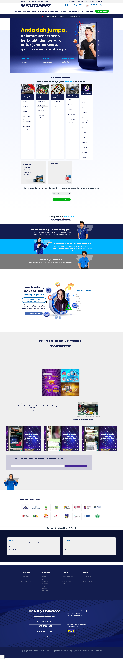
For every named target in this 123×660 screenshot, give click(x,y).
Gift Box (83, 125)
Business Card (56, 109)
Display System (27, 167)
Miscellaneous (85, 152)
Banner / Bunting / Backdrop (42, 102)
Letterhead (70, 117)
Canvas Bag (84, 110)
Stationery (84, 142)
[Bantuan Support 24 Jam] (66, 5)
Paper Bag (70, 122)
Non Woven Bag (85, 115)
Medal (83, 102)
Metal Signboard (27, 121)
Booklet (55, 106)
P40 (58, 169)
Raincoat (84, 150)
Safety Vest (84, 147)
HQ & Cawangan (87, 576)
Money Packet (71, 119)
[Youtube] (99, 1)
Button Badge (27, 172)
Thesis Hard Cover (28, 169)
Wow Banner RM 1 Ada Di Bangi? (82, 419)
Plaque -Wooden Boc (86, 96)
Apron (83, 107)
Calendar (70, 109)
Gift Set (83, 127)
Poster (39, 112)
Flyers (69, 99)
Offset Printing (44, 11)
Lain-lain (80, 11)
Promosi (64, 579)
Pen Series (84, 140)
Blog (87, 11)
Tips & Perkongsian (66, 581)
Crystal (83, 100)
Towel (83, 145)
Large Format (26, 11)
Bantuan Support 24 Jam (76, 5)
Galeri (87, 1)
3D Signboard (26, 104)
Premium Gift (64, 11)
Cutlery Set (84, 122)
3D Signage (25, 106)
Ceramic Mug (85, 120)
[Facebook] (96, 1)
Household (84, 130)
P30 (52, 169)
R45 (52, 178)
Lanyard (83, 137)
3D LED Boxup (26, 101)
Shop (91, 11)
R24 (52, 175)
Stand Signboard (27, 124)
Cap (83, 117)
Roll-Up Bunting (41, 117)
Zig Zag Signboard (27, 129)
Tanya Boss (93, 4)
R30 (58, 175)
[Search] (69, 193)
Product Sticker (56, 101)
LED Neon (25, 111)
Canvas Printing (41, 105)
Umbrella (84, 105)
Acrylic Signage (26, 126)
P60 (58, 172)
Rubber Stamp (54, 11)
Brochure (70, 102)
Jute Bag (84, 132)
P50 (52, 172)
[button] (101, 5)
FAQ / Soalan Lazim (66, 586)
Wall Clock (84, 155)
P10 (52, 166)
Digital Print (35, 11)
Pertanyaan (85, 579)
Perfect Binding (56, 104)
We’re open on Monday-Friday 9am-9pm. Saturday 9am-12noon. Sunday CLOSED (33, 406)
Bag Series (84, 112)
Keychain (84, 135)
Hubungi (92, 1)
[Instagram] (101, 1)
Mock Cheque (41, 110)
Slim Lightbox (73, 11)
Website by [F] (47, 654)
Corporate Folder (72, 112)
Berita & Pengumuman (40, 403)
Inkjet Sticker (41, 107)
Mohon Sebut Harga (87, 581)
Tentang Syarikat (71, 1)
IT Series (84, 157)
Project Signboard (27, 116)
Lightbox (25, 119)
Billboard (25, 114)
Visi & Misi (23, 579)
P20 (58, 166)
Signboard (18, 11)
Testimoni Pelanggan (26, 581)
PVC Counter (41, 115)
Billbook (70, 104)
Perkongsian (80, 1)
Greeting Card (71, 114)
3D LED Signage (26, 109)
